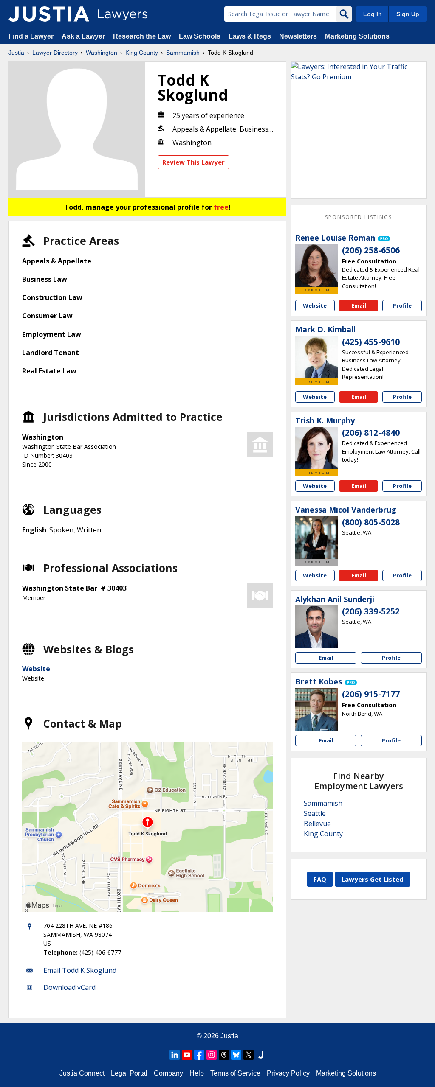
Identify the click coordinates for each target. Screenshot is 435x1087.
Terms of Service (235, 1073)
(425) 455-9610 (371, 341)
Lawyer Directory (55, 52)
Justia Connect (82, 1073)
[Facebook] (199, 1055)
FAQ (320, 879)
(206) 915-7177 (371, 694)
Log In (372, 14)
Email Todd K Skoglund (79, 970)
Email (358, 305)
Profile (402, 305)
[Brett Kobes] (316, 709)
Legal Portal (129, 1073)
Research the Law (142, 36)
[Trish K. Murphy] (316, 448)
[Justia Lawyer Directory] (48, 14)
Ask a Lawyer (84, 36)
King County (141, 52)
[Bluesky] (236, 1055)
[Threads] (224, 1055)
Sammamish (183, 52)
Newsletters (298, 36)
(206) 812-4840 (371, 432)
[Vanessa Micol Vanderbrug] (316, 537)
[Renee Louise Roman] (316, 265)
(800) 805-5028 (371, 522)
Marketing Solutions (357, 36)
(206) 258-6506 (371, 250)
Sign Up (407, 14)
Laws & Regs (250, 36)
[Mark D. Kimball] (316, 357)
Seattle (315, 813)
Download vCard (69, 987)
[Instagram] (211, 1055)
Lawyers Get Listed (373, 879)
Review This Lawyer (193, 162)
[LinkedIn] (174, 1055)
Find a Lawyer (31, 36)
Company (168, 1073)
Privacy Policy (288, 1073)
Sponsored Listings (358, 217)
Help (196, 1073)
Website (36, 668)
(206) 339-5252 (371, 611)
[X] (248, 1055)
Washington (101, 52)
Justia (16, 52)
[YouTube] (187, 1055)
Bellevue (317, 823)
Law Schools (199, 36)
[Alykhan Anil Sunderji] (316, 626)
